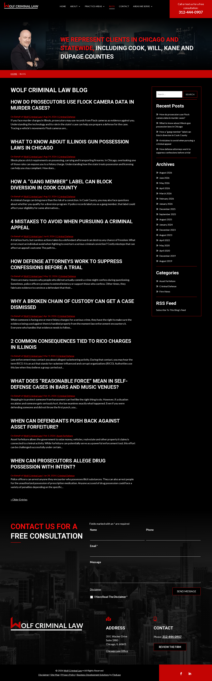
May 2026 (164, 183)
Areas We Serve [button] (141, 6)
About (74, 6)
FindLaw (116, 674)
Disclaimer (95, 589)
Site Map (55, 674)
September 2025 (167, 214)
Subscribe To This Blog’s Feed (171, 310)
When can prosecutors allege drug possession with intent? (58, 464)
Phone (150, 529)
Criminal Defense (66, 116)
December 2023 (167, 229)
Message (95, 562)
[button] (209, 660)
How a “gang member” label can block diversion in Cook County (61, 185)
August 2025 (165, 219)
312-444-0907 (191, 12)
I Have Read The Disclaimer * (110, 596)
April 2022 (164, 240)
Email (94, 546)
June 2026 (164, 177)
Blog (112, 6)
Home (63, 6)
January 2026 (166, 203)
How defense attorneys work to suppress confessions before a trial (66, 264)
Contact (124, 6)
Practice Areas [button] (93, 6)
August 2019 (165, 261)
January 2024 (166, 224)
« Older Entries (19, 499)
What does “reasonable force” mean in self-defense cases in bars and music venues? (69, 384)
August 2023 (165, 235)
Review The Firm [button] (170, 646)
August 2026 (165, 172)
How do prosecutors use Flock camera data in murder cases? (173, 116)
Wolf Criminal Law (33, 116)
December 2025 (167, 209)
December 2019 (167, 255)
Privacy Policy (68, 674)
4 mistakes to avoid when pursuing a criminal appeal (175, 142)
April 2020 (164, 250)
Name (93, 529)
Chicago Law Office (117, 651)
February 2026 (166, 198)
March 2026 (165, 193)
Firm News (164, 291)
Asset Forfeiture (65, 435)
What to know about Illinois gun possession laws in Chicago (173, 125)
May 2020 (164, 245)
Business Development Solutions (93, 674)
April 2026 (164, 188)
